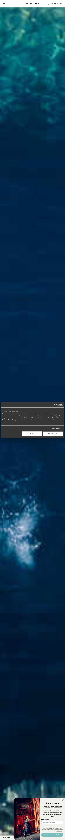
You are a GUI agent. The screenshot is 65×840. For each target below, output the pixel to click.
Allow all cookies (53, 434)
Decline (32, 434)
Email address (45, 819)
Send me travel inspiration (52, 835)
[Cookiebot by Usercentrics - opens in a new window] (55, 405)
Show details (56, 428)
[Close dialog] (62, 800)
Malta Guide (6, 838)
